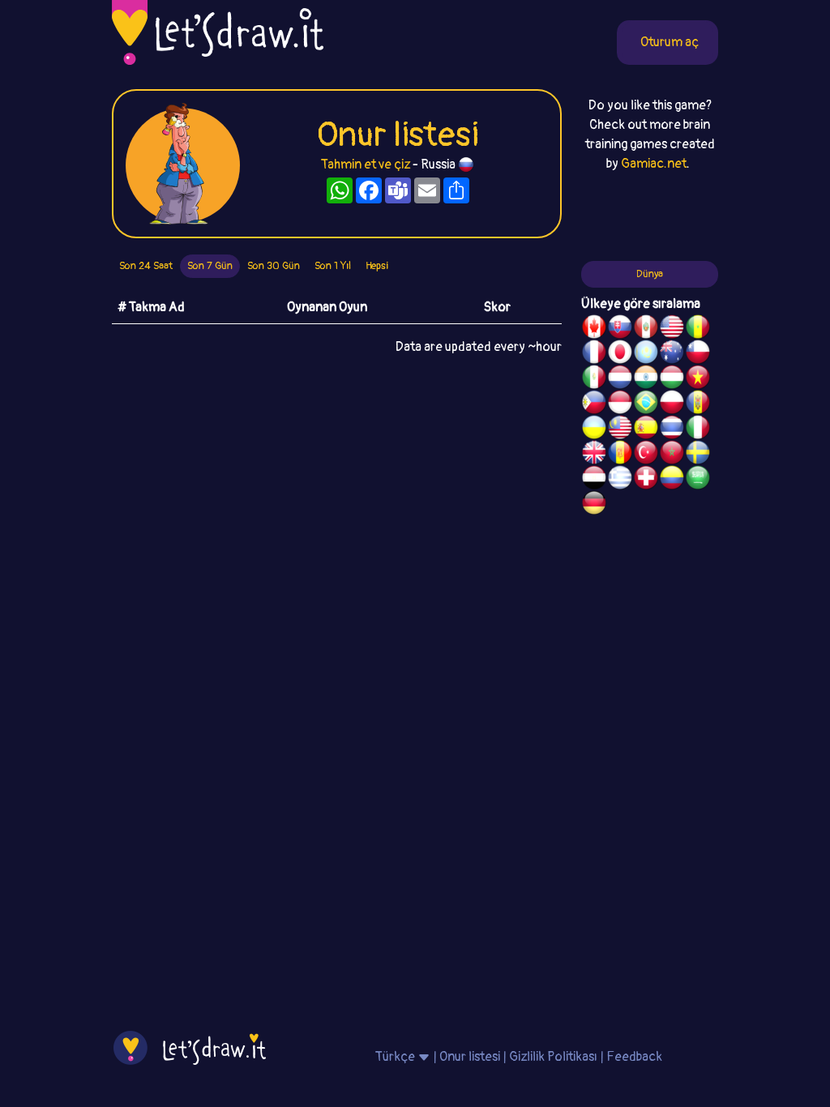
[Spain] (646, 429)
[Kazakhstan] (646, 354)
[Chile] (698, 354)
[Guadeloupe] (620, 455)
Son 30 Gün (273, 265)
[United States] (672, 329)
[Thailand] (672, 429)
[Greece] (620, 480)
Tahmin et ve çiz (365, 164)
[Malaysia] (620, 429)
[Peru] (646, 329)
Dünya (649, 273)
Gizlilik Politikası (553, 1057)
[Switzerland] (646, 480)
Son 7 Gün (210, 265)
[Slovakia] (620, 329)
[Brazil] (646, 404)
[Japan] (620, 354)
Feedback (634, 1057)
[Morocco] (672, 455)
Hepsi (377, 265)
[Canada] (594, 329)
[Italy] (698, 429)
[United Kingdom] (594, 455)
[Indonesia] (620, 404)
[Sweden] (698, 455)
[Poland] (672, 404)
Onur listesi (469, 1057)
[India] (646, 379)
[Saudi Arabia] (698, 480)
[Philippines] (594, 404)
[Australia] (672, 354)
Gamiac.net (654, 164)
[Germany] (594, 505)
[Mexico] (594, 379)
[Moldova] (698, 404)
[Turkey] (646, 455)
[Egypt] (594, 480)
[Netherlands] (620, 379)
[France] (594, 354)
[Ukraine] (594, 429)
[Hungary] (672, 379)
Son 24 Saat (146, 265)
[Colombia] (672, 480)
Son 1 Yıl (332, 265)
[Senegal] (698, 329)
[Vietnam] (698, 379)
